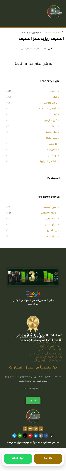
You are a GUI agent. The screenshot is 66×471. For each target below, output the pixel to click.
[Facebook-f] (46, 435)
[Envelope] (30, 428)
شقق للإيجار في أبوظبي (49, 346)
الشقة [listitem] (53, 91)
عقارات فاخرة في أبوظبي (48, 357)
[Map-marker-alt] (25, 428)
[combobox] (27, 48)
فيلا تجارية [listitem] (51, 132)
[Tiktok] (41, 435)
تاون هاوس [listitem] (50, 103)
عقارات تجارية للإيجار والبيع (47, 360)
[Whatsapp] (35, 428)
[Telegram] (14, 435)
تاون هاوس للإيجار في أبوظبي (45, 353)
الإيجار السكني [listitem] (49, 213)
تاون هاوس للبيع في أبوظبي (46, 342)
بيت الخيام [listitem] (51, 138)
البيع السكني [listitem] (50, 207)
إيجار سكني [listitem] (51, 224)
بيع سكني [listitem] (51, 219)
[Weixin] (20, 435)
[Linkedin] (36, 435)
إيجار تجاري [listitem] (51, 236)
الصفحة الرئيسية (53, 33)
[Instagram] (51, 435)
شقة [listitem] (54, 126)
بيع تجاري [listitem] (51, 230)
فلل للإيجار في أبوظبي (50, 349)
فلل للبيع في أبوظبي (50, 339)
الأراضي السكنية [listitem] (48, 109)
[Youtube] (30, 435)
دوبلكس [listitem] (52, 144)
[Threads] (25, 435)
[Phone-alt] (41, 428)
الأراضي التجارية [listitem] (48, 161)
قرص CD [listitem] (52, 150)
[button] (61, 12)
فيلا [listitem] (55, 97)
